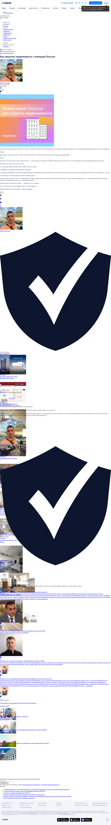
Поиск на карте (42, 803)
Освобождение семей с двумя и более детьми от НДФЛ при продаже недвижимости (23, 592)
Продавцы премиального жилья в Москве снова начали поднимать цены (24, 794)
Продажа (12, 8)
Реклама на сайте (25, 805)
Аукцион (58, 803)
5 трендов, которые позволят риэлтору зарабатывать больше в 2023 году (24, 791)
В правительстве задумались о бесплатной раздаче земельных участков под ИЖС (22, 631)
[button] (107, 7)
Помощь (58, 805)
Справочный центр (7, 803)
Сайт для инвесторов (26, 807)
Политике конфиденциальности (9, 814)
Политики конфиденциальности (50, 784)
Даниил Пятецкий (5, 83)
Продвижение (42, 805)
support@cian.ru (34, 814)
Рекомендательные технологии (67, 814)
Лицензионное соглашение (62, 812)
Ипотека (55, 8)
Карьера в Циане (6, 807)
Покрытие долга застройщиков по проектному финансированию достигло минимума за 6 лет (26, 679)
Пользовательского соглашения (31, 784)
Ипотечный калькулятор (81, 805)
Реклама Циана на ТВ (81, 803)
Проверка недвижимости (100, 805)
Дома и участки (33, 8)
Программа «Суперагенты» (100, 803)
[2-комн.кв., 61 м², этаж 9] (10, 580)
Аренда (4, 8)
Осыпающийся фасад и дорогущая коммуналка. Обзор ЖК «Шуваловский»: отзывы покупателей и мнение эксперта (36, 789)
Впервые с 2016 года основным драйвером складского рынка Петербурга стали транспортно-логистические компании (37, 796)
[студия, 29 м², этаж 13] (10, 362)
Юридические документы (27, 803)
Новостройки (22, 8)
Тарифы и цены (6, 805)
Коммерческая (45, 8)
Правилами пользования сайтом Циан (29, 812)
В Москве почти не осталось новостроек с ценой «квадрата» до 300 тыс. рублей (22, 661)
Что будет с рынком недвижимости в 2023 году (17, 793)
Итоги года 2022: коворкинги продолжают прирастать (19, 798)
